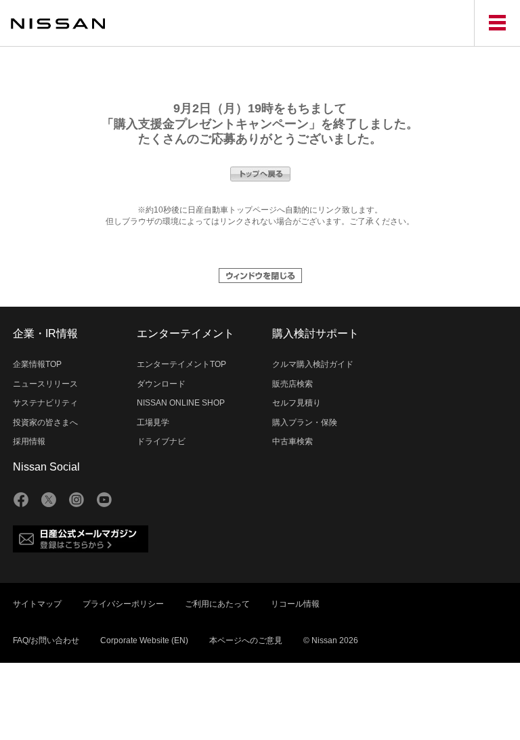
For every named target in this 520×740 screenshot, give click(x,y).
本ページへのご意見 (245, 640)
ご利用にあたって (217, 604)
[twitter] (49, 500)
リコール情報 (295, 604)
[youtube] (104, 500)
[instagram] (76, 500)
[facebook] (21, 500)
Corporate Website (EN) (144, 640)
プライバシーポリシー (123, 604)
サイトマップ (37, 604)
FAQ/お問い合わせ (46, 640)
